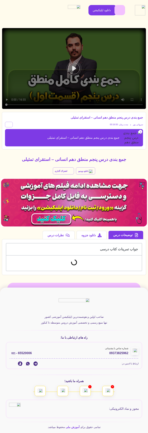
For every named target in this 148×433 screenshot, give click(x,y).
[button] (74, 68)
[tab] (125, 235)
